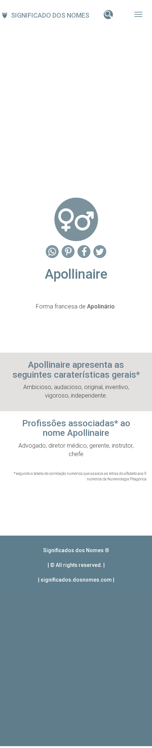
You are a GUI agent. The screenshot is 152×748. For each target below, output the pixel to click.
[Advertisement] (76, 105)
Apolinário (101, 306)
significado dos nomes (50, 15)
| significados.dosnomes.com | (76, 580)
